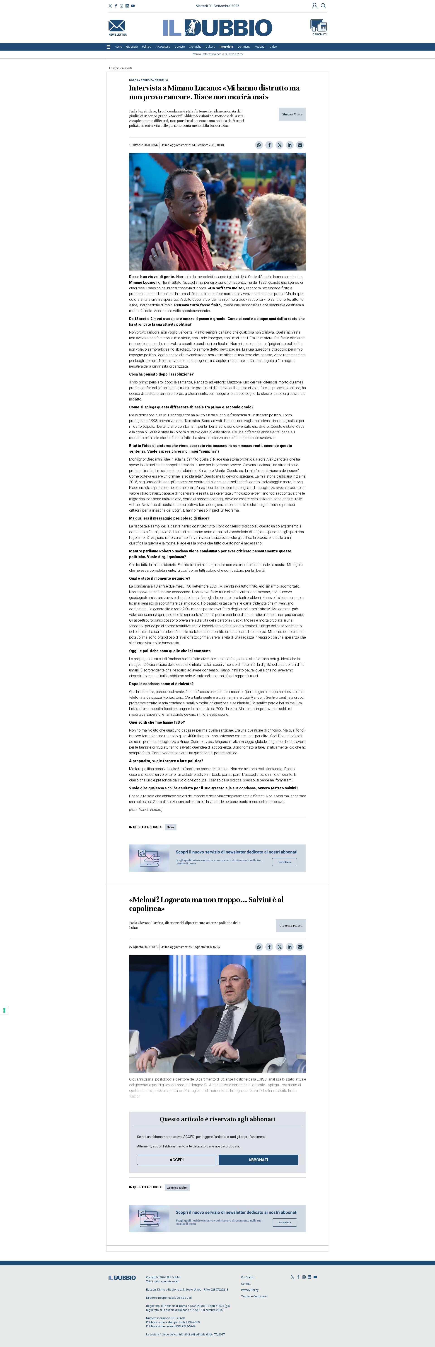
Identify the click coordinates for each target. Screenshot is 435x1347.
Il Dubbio (114, 68)
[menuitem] (118, 46)
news (170, 827)
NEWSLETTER (118, 33)
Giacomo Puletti (290, 925)
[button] (315, 5)
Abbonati (319, 34)
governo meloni (177, 1187)
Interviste (126, 68)
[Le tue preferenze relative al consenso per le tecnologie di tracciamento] (4, 1010)
